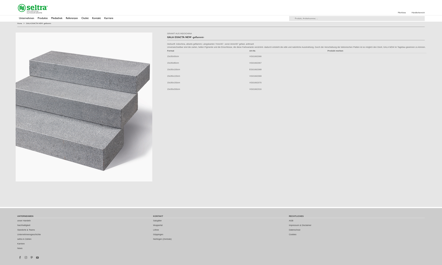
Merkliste (402, 12)
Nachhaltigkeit (23, 225)
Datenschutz (294, 230)
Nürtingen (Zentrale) (162, 239)
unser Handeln (24, 220)
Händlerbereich (418, 12)
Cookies (292, 234)
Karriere (21, 244)
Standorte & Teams (26, 230)
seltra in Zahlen (24, 239)
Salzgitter (157, 220)
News (19, 248)
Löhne (156, 230)
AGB (291, 220)
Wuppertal (158, 225)
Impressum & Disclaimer (300, 225)
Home (19, 23)
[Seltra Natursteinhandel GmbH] (32, 8)
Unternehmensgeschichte (29, 234)
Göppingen (158, 234)
